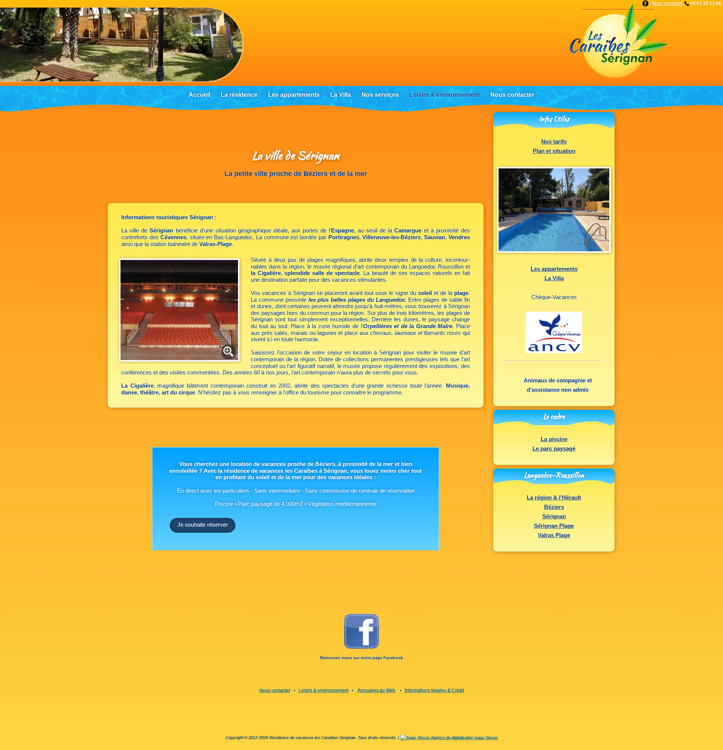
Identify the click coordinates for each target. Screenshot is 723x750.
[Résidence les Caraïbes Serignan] (618, 42)
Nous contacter (667, 3)
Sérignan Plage (554, 526)
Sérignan (554, 516)
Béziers (554, 507)
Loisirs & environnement (323, 690)
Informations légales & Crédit (434, 690)
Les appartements (554, 269)
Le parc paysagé (553, 449)
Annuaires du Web (376, 690)
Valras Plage (554, 535)
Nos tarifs (554, 142)
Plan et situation (554, 151)
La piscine (554, 439)
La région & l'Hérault (554, 498)
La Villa (554, 278)
